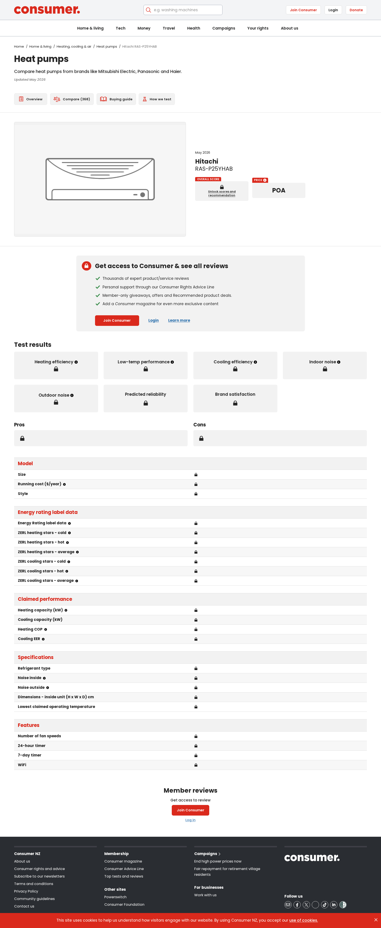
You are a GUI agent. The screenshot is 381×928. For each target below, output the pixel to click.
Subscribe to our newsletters (39, 876)
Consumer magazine (123, 861)
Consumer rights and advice (39, 868)
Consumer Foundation (124, 904)
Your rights (258, 28)
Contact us (24, 906)
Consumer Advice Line (124, 868)
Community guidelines (34, 898)
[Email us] (288, 904)
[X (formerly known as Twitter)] (306, 904)
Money (144, 28)
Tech (120, 28)
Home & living (90, 28)
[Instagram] (315, 904)
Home (19, 46)
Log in (190, 820)
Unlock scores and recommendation (222, 193)
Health (193, 28)
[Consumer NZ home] (47, 10)
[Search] (149, 10)
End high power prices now (217, 861)
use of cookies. (303, 920)
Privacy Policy (26, 891)
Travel (169, 28)
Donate (356, 10)
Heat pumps (107, 46)
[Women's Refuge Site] (343, 904)
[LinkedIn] (333, 904)
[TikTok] (324, 904)
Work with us (205, 895)
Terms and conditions (33, 883)
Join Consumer (303, 10)
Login (333, 10)
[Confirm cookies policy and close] (376, 920)
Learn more (179, 320)
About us (289, 28)
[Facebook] (297, 904)
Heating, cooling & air (74, 46)
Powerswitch (115, 897)
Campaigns (223, 28)
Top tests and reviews (123, 876)
